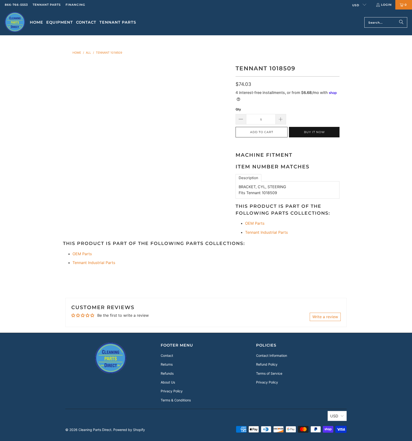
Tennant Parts (47, 4)
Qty (238, 109)
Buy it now (314, 132)
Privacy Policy (172, 391)
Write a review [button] (325, 316)
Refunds (167, 373)
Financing (75, 4)
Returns (167, 364)
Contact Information (271, 355)
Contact (167, 355)
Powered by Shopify (129, 430)
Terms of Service (269, 373)
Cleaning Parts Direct (94, 430)
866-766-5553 (16, 4)
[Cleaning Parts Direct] (15, 22)
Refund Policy (267, 364)
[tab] (248, 178)
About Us (168, 382)
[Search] (401, 22)
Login (386, 4)
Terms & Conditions (176, 400)
